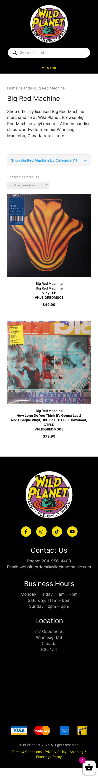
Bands (26, 88)
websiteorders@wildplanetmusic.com (55, 567)
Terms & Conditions (27, 752)
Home (12, 88)
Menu (51, 68)
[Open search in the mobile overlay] (49, 52)
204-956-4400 (56, 561)
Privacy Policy (56, 752)
